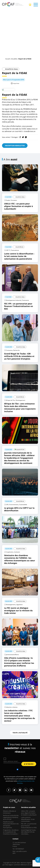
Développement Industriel (13, 300)
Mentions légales (26, 863)
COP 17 (8, 250)
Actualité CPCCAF (20, 449)
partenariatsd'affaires (12, 654)
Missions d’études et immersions (9, 812)
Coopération (9, 552)
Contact (15, 839)
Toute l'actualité (20, 733)
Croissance (9, 350)
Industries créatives (11, 707)
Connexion (30, 4)
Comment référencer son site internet (26, 865)
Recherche (16, 350)
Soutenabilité (23, 504)
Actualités (14, 59)
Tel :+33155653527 (18, 849)
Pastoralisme (15, 250)
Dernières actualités (28, 807)
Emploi (8, 200)
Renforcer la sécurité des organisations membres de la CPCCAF (11, 817)
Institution (17, 552)
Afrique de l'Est (10, 400)
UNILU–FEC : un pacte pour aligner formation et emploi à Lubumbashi (28, 813)
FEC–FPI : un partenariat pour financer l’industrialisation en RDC (29, 826)
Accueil (7, 59)
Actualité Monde (19, 247)
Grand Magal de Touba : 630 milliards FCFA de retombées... (28, 832)
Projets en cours (9, 807)
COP (7, 504)
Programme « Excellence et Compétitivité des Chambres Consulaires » (10, 832)
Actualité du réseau (11, 69)
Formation (14, 200)
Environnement (13, 504)
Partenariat (25, 300)
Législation (19, 604)
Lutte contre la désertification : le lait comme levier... (28, 819)
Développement (20, 400)
